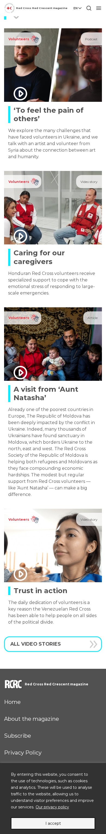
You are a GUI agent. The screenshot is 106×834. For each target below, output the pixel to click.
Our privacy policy (52, 807)
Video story (89, 182)
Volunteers (18, 39)
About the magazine (31, 719)
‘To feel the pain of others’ (48, 114)
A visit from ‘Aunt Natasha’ (46, 393)
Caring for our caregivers (39, 257)
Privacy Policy (23, 752)
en (75, 8)
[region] (53, 798)
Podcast (91, 39)
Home (12, 702)
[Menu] (98, 8)
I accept (53, 823)
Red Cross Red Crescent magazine (41, 8)
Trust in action (40, 590)
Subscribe (17, 735)
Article (93, 318)
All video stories (35, 644)
